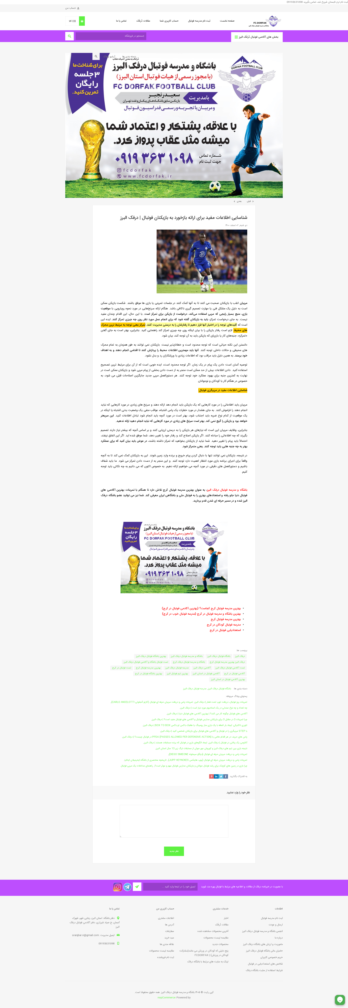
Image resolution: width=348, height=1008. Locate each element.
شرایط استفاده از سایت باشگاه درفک (264, 970)
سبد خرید (169, 938)
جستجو (96, 56)
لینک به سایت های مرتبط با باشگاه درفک (207, 962)
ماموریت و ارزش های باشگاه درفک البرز (263, 944)
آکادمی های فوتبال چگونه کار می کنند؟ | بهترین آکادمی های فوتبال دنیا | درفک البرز (207, 714)
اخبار (226, 918)
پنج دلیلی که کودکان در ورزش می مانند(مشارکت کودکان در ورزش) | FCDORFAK (203, 953)
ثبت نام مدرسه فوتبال (199, 21)
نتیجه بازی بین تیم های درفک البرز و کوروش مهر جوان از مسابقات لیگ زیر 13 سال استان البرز (201, 749)
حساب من (70, 8)
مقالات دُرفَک (143, 21)
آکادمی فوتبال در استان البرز (206, 674)
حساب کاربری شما (169, 21)
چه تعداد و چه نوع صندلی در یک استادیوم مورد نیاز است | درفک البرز (214, 708)
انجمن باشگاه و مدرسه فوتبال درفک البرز (262, 931)
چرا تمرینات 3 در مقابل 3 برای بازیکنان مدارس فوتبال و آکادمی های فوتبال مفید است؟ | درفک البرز (199, 720)
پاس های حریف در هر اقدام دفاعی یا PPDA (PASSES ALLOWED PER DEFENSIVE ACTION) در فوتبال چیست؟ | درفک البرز (185, 737)
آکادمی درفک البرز (202, 668)
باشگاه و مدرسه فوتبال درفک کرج (189, 662)
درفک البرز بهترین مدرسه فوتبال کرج (227, 662)
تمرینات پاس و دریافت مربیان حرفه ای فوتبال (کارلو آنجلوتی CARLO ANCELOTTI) (152, 702)
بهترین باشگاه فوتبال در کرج (148, 674)
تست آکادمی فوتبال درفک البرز (230, 668)
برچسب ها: (241, 650)
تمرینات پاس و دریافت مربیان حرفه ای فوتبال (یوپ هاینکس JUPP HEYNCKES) (207, 760)
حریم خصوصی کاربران (271, 957)
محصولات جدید (220, 944)
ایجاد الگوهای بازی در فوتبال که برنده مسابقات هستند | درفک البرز (175, 743)
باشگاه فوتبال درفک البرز (218, 656)
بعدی (239, 201)
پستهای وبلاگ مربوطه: (236, 696)
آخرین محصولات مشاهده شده (213, 931)
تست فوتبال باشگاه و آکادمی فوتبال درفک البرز (146, 662)
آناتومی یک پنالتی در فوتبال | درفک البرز (228, 743)
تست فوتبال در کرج (121, 668)
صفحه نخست (227, 21)
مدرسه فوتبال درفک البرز (177, 668)
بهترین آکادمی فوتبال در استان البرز (228, 679)
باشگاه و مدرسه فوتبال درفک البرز (187, 656)
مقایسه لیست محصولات (215, 938)
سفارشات (169, 931)
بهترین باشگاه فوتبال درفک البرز (151, 656)
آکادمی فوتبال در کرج (234, 674)
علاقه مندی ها (167, 944)
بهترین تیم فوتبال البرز (177, 674)
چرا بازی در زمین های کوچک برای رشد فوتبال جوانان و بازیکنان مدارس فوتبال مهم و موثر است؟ (201, 766)
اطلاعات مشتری (166, 918)
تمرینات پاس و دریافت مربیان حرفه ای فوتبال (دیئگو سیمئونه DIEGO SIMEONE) (208, 754)
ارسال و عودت (276, 925)
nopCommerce (167, 998)
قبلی (249, 201)
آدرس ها (169, 925)
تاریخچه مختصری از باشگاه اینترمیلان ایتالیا (146, 760)
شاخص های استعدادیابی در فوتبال (265, 964)
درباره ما (279, 938)
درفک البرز (240, 656)
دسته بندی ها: (240, 689)
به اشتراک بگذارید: (238, 776)
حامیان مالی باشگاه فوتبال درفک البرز (264, 951)
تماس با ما (121, 21)
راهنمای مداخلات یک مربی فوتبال (137, 766)
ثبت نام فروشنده (165, 957)
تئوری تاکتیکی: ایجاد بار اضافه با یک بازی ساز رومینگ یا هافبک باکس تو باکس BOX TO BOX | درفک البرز (195, 725)
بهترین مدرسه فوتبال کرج (148, 668)
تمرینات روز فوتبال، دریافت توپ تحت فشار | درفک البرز (221, 702)
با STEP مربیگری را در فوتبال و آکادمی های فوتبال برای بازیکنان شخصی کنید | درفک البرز (204, 731)
